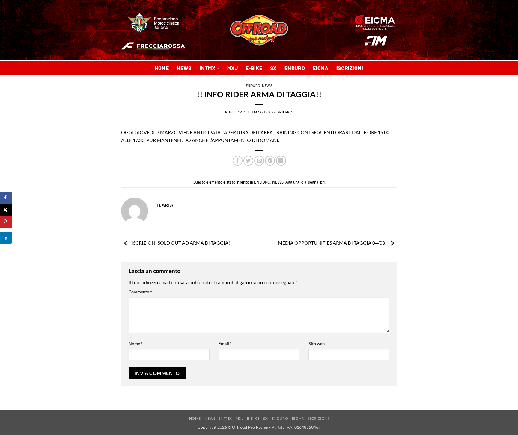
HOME (162, 68)
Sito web (316, 343)
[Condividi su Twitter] (248, 161)
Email (225, 343)
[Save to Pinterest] (6, 222)
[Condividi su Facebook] (238, 161)
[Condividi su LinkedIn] (281, 161)
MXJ (232, 68)
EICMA (321, 68)
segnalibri (316, 182)
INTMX (208, 68)
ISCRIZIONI (349, 68)
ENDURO (294, 68)
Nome (136, 343)
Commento (140, 291)
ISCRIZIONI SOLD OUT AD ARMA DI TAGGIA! (180, 242)
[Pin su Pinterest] (270, 161)
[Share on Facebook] (6, 198)
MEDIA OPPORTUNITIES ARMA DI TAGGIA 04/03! (332, 242)
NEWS (184, 68)
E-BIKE (254, 68)
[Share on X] (6, 210)
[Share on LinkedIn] (6, 238)
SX (273, 68)
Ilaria (287, 112)
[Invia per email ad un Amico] (259, 161)
